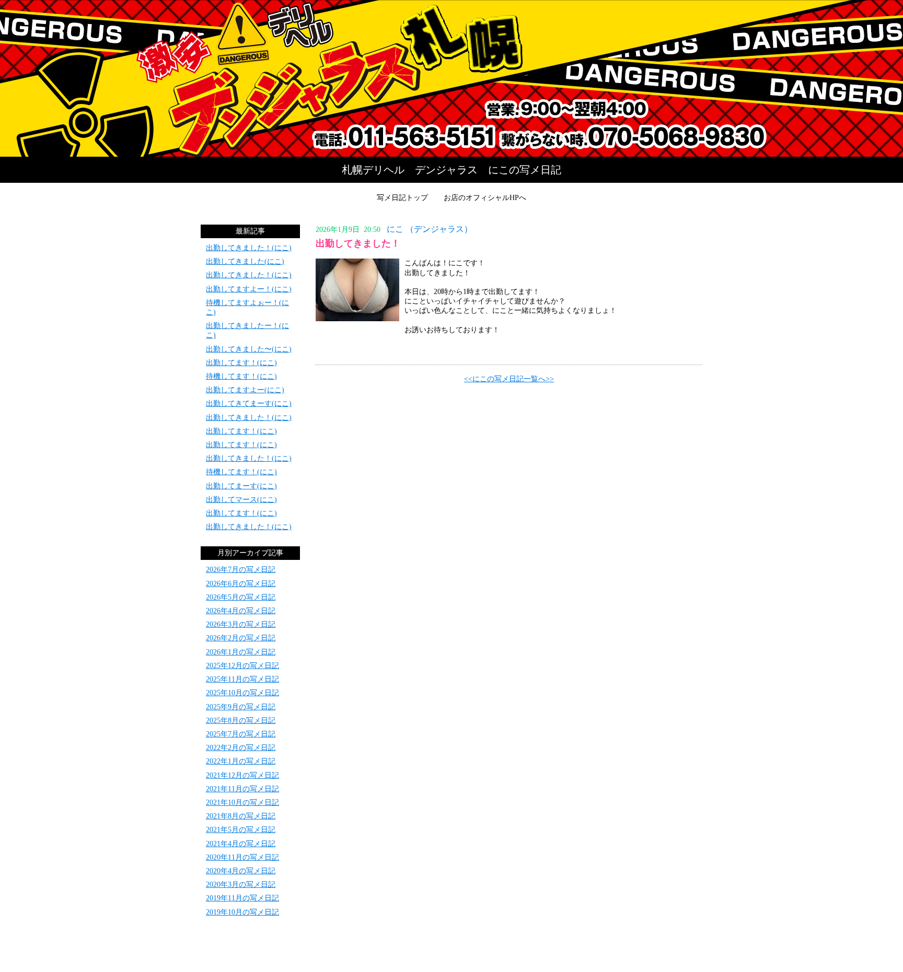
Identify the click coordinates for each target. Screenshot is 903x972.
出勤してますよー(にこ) (245, 390)
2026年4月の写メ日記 (240, 611)
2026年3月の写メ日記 (240, 624)
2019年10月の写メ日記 (242, 912)
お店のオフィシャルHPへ (485, 198)
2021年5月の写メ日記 (240, 830)
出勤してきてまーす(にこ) (249, 403)
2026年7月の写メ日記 (240, 569)
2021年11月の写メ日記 (242, 789)
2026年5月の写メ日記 (240, 597)
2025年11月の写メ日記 (242, 679)
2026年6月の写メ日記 (240, 584)
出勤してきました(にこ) (245, 261)
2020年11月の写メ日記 (242, 857)
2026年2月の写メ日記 (240, 638)
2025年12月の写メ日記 (242, 666)
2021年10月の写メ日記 (242, 802)
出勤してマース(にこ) (241, 499)
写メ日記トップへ (451, 78)
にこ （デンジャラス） (429, 229)
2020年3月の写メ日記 (240, 884)
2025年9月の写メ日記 (240, 707)
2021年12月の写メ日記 (242, 775)
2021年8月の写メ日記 (240, 816)
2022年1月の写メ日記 (240, 761)
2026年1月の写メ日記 (240, 652)
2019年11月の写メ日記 (242, 898)
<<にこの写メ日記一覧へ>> (509, 379)
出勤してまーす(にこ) (241, 486)
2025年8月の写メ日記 (240, 720)
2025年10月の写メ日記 (242, 693)
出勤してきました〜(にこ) (249, 349)
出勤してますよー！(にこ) (249, 289)
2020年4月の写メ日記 (240, 871)
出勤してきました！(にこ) (249, 248)
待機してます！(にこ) (241, 376)
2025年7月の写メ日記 (240, 734)
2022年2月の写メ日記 (240, 748)
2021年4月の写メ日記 (240, 844)
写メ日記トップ (402, 198)
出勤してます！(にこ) (241, 363)
